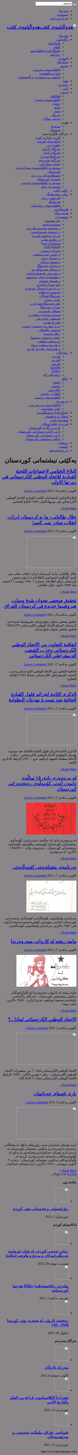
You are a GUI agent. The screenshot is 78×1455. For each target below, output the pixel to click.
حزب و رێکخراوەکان (54, 424)
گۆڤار (56, 47)
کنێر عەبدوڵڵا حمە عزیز (45, 303)
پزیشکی (63, 442)
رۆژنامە (55, 54)
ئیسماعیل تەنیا (50, 243)
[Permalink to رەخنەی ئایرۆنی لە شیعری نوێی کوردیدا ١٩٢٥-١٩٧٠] (61, 1313)
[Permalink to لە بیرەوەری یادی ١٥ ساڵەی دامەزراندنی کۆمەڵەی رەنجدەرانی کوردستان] (51, 833)
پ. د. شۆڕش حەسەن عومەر (41, 326)
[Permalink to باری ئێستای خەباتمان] (46, 1138)
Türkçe (55, 371)
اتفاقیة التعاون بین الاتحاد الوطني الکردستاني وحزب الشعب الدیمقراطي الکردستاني (44, 650)
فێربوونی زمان (50, 198)
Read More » (68, 508)
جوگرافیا (62, 62)
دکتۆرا (56, 382)
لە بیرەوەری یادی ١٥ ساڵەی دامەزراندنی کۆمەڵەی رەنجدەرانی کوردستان (42, 783)
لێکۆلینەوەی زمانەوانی (45, 205)
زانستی (63, 446)
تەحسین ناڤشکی (49, 330)
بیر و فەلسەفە (58, 450)
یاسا (65, 81)
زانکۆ (65, 378)
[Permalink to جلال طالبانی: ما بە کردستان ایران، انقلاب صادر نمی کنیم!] (51, 566)
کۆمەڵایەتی (61, 209)
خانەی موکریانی (49, 164)
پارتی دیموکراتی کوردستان (43, 435)
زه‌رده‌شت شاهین (48, 341)
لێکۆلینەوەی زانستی (47, 397)
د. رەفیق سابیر (50, 239)
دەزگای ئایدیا (52, 152)
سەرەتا (63, 11)
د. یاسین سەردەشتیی (46, 254)
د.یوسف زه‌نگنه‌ (50, 262)
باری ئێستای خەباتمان (55, 1093)
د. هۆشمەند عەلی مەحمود (43, 277)
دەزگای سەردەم (49, 160)
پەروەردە (62, 401)
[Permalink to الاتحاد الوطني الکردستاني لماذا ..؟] (46, 1063)
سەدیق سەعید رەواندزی (44, 315)
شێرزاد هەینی (51, 322)
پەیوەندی (62, 14)
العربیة (56, 360)
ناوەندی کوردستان (48, 179)
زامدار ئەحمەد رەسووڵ (45, 337)
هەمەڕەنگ (61, 213)
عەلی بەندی (52, 299)
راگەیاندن (62, 39)
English (55, 367)
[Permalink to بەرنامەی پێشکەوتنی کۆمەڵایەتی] (51, 911)
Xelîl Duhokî (52, 247)
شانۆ (57, 107)
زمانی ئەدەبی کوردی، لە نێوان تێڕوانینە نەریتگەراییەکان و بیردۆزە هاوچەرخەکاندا (37, 1253)
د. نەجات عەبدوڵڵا (48, 265)
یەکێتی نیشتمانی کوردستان (42, 439)
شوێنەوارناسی (59, 420)
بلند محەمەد (52, 220)
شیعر (56, 111)
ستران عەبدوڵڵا (50, 307)
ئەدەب (64, 92)
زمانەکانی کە (51, 375)
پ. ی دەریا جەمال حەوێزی (42, 288)
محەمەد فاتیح (51, 224)
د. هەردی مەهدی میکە (45, 345)
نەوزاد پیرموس (50, 250)
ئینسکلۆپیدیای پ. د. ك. (45, 175)
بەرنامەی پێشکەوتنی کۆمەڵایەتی (44, 867)
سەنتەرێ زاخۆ (50, 186)
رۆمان (56, 103)
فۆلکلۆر (55, 96)
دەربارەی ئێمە (59, 18)
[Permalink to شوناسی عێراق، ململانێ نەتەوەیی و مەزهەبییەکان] (61, 1424)
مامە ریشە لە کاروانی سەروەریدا (43, 941)
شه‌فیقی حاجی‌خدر (48, 318)
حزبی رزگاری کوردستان (44, 427)
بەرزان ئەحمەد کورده (46, 235)
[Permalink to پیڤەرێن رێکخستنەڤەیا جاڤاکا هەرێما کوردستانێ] (61, 1278)
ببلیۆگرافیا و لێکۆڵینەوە (45, 50)
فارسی (55, 364)
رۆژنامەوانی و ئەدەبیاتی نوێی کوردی (40, 1209)
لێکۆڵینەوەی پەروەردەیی (44, 405)
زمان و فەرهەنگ (57, 194)
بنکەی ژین (53, 145)
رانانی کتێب (60, 190)
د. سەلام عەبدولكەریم (45, 269)
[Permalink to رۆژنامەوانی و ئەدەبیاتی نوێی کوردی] (61, 1201)
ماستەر (55, 386)
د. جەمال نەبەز (50, 258)
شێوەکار (54, 130)
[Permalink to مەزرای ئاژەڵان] (61, 1359)
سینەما (55, 126)
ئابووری (63, 58)
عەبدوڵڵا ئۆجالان (49, 296)
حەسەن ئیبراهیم (49, 292)
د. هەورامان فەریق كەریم (43, 348)
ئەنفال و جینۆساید (56, 416)
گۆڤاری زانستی (50, 393)
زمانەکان (62, 352)
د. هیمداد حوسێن (49, 281)
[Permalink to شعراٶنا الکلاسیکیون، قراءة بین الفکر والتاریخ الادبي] (61, 1390)
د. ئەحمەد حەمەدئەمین (45, 232)
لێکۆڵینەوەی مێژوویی (46, 69)
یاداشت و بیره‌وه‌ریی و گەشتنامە (39, 77)
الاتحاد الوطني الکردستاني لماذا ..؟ (42, 1019)
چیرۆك (55, 115)
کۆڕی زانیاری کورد (47, 137)
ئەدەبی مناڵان (51, 118)
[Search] (74, 4)
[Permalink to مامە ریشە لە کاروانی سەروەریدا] (46, 985)
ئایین (65, 88)
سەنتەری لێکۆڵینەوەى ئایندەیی (40, 183)
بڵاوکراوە (54, 43)
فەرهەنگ (54, 201)
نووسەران (61, 217)
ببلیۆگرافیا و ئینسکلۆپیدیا (52, 412)
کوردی (56, 356)
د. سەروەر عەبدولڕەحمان (43, 273)
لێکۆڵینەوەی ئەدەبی (47, 100)
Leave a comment (35, 491)
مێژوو (64, 66)
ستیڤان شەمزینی (49, 311)
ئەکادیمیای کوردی (48, 141)
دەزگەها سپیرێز (50, 156)
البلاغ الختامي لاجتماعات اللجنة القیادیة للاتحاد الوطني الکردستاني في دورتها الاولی (39, 477)
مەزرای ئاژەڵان (56, 1367)
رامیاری (63, 84)
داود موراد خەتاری (48, 284)
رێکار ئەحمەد (51, 333)
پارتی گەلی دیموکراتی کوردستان (39, 431)
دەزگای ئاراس (51, 149)
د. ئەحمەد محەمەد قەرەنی (43, 228)
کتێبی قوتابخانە (50, 408)
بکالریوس (54, 390)
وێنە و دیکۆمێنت (49, 73)
